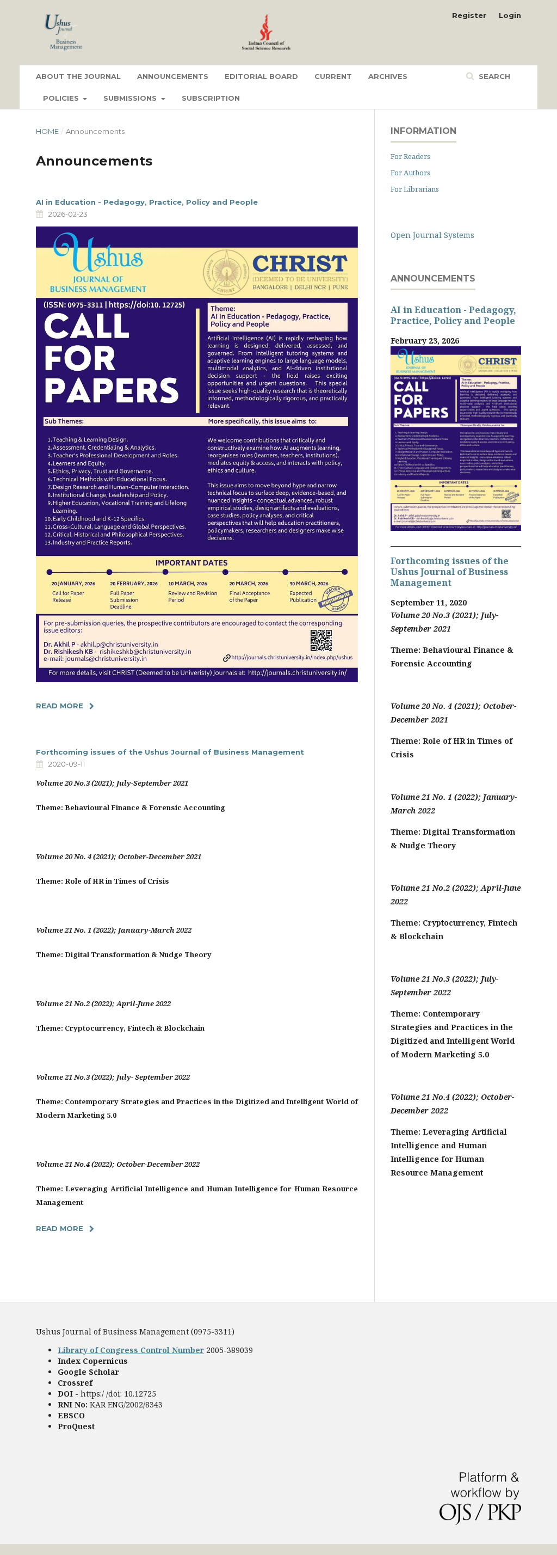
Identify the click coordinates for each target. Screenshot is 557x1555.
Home (47, 131)
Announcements (172, 76)
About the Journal (78, 76)
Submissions (131, 98)
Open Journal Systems (432, 235)
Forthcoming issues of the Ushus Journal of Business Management (170, 752)
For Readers (410, 156)
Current (333, 76)
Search (493, 76)
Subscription (211, 98)
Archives (387, 76)
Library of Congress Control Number (131, 1350)
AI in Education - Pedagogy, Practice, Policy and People (147, 202)
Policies (62, 98)
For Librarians (415, 189)
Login (510, 15)
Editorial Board (261, 76)
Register (469, 15)
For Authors (410, 172)
